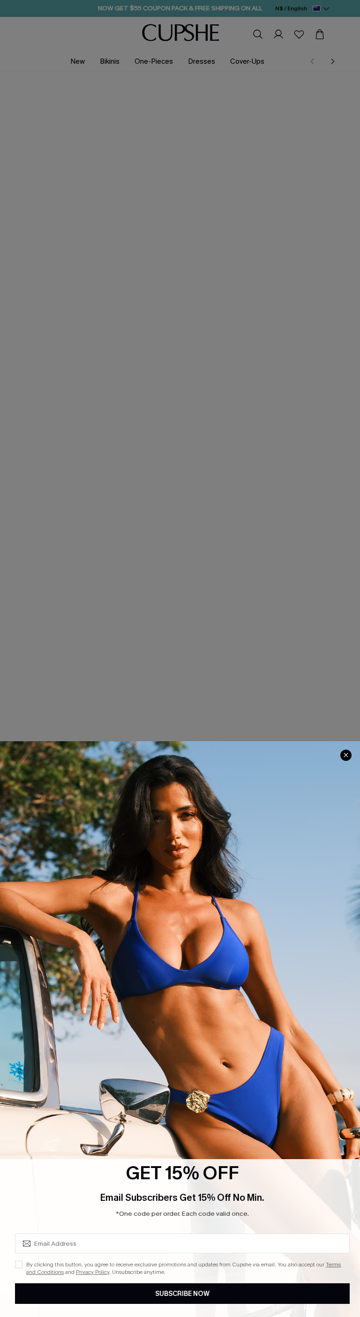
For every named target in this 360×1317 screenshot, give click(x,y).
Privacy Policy (92, 1272)
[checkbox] (18, 1264)
